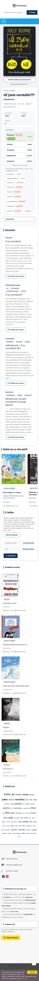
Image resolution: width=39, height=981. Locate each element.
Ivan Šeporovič (7, 689)
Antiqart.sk (14, 196)
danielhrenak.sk (14, 966)
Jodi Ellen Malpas (8, 731)
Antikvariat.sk (14, 187)
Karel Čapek (32, 498)
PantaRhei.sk (10, 174)
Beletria (6, 599)
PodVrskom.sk (15, 206)
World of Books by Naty (13, 285)
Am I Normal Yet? (28, 543)
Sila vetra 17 (8, 769)
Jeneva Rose (6, 607)
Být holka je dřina (28, 549)
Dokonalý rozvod (9, 603)
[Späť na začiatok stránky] (34, 963)
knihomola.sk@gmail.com (14, 865)
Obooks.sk (13, 192)
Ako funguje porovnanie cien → (19, 84)
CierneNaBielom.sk (16, 201)
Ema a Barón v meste (12, 492)
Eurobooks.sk (20, 182)
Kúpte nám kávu (12, 938)
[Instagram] (7, 876)
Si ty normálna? (13, 241)
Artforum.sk (10, 182)
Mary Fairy (9, 238)
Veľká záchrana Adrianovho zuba (16, 686)
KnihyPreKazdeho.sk (12, 178)
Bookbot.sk (14, 211)
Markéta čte (9, 392)
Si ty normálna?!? (14, 294)
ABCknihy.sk (28, 211)
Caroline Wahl (7, 772)
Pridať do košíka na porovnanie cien (19, 80)
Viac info (24, 978)
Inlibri (19, 174)
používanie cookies (12, 871)
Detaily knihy (10, 219)
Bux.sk (23, 178)
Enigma (6, 727)
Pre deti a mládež (9, 91)
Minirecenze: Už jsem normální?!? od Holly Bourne (16, 401)
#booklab (13, 104)
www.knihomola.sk (12, 859)
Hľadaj (33, 12)
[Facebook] (3, 876)
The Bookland (10, 339)
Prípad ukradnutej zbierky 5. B (15, 645)
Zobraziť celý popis (12, 535)
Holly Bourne (9, 99)
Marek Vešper (7, 648)
